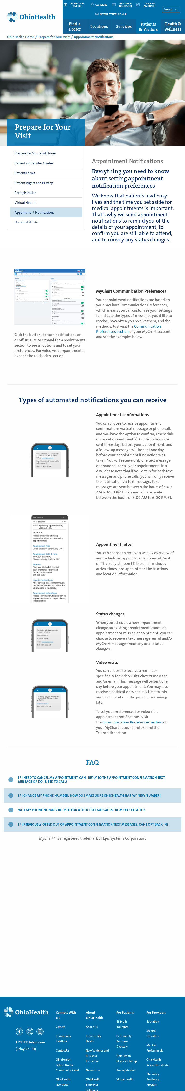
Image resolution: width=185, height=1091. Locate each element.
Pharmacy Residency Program (152, 1079)
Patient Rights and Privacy (34, 183)
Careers (60, 1027)
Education (152, 1022)
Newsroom (93, 1070)
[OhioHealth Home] (26, 1012)
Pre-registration (126, 1070)
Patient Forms (25, 173)
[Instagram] (40, 1031)
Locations (99, 26)
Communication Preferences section (128, 329)
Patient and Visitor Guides (34, 163)
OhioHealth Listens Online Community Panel (67, 1065)
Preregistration (26, 193)
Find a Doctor (75, 26)
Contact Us (62, 1050)
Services (124, 26)
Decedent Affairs (27, 222)
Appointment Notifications (34, 212)
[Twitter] (29, 1031)
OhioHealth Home (20, 37)
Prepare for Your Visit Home (35, 153)
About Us (92, 1027)
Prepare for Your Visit (54, 37)
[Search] (176, 9)
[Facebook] (19, 1031)
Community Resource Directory (124, 1041)
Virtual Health (25, 202)
